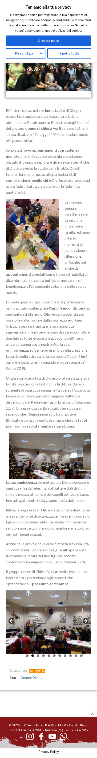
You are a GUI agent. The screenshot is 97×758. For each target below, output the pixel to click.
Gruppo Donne (31, 677)
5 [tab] (49, 655)
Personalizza (24, 53)
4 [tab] (43, 655)
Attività (37, 670)
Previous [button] (11, 621)
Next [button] (85, 621)
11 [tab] (81, 655)
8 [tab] (65, 655)
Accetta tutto (48, 41)
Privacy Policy (48, 752)
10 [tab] (76, 655)
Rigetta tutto (69, 53)
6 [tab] (54, 655)
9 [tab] (70, 655)
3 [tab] (38, 655)
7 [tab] (59, 655)
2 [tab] (32, 655)
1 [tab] (27, 655)
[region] (48, 31)
